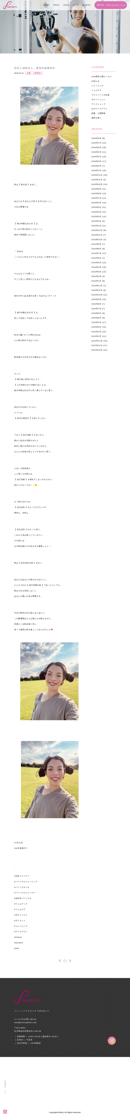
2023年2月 (96, 332)
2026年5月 (96, 152)
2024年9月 (96, 244)
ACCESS (86, 5)
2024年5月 (96, 263)
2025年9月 (96, 189)
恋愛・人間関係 (98, 113)
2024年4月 (96, 267)
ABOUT (46, 5)
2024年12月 (97, 230)
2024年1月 (96, 281)
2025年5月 (96, 207)
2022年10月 (97, 350)
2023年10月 (97, 295)
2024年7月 (96, 253)
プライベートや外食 (100, 95)
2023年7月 (96, 309)
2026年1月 (96, 170)
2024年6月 (96, 258)
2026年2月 (96, 166)
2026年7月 (96, 143)
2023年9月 (96, 299)
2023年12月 (97, 286)
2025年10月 (97, 184)
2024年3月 (96, 272)
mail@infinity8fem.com (25, 1023)
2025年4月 (96, 212)
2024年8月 (96, 249)
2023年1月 (96, 336)
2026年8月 (96, 138)
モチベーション (98, 100)
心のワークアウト (99, 109)
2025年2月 (96, 221)
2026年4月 (96, 157)
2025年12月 (97, 175)
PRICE (57, 5)
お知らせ (95, 81)
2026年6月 (96, 147)
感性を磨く (96, 118)
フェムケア (96, 90)
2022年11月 (96, 345)
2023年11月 (96, 290)
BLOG (76, 5)
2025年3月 (96, 217)
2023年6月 (96, 313)
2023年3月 (96, 327)
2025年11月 (96, 180)
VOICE (66, 5)
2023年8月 (96, 304)
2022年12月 (97, 341)
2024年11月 (96, 235)
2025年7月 (96, 198)
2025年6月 (96, 203)
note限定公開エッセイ (101, 77)
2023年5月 (96, 318)
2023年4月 (96, 322)
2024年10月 (97, 240)
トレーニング (97, 86)
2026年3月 (96, 161)
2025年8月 (96, 193)
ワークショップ (98, 104)
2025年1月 (96, 226)
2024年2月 (96, 276)
